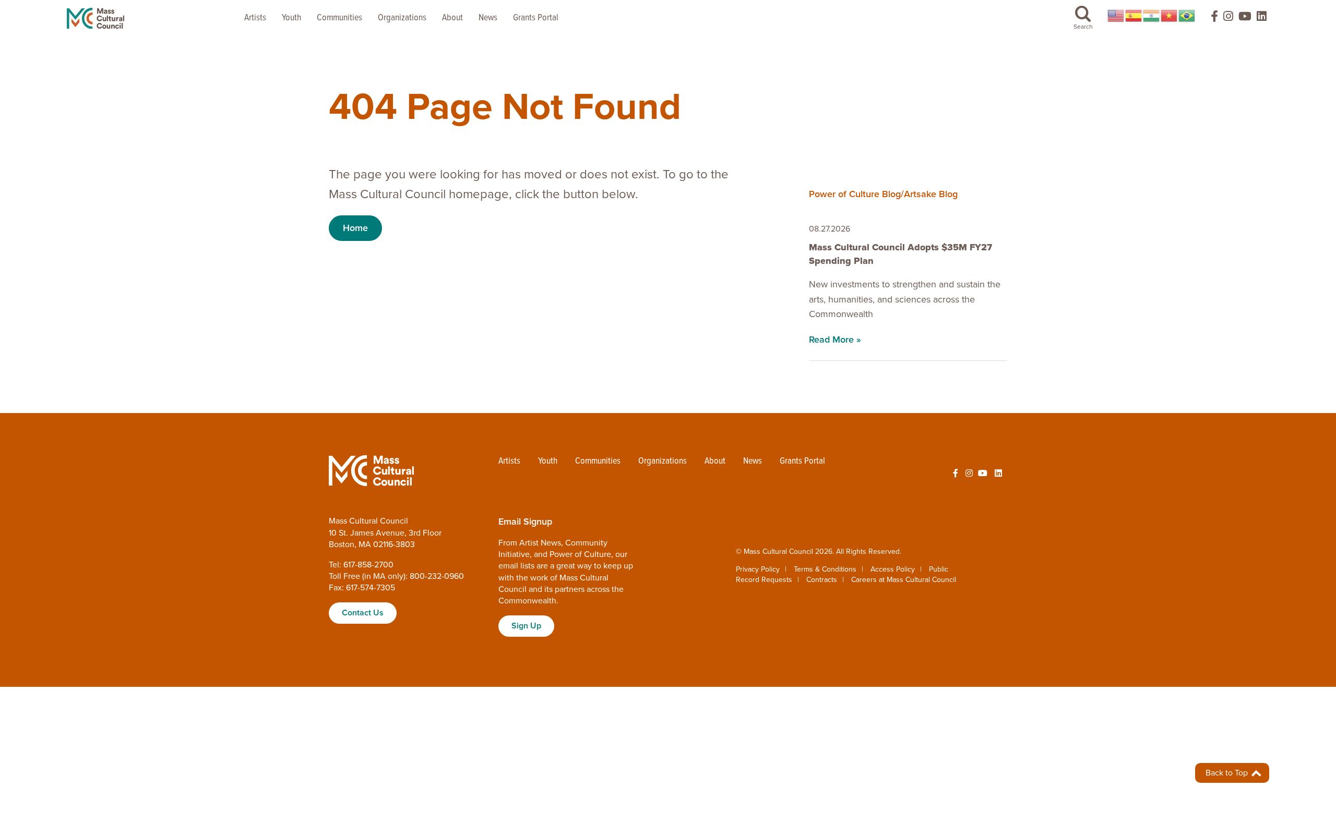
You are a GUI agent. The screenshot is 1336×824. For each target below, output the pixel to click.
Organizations (402, 18)
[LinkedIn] (1262, 18)
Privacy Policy (758, 569)
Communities (339, 18)
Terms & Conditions (825, 569)
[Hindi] (1152, 15)
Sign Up (526, 626)
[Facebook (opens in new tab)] (1209, 18)
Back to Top (1228, 773)
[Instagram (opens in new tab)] (1228, 18)
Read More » (835, 339)
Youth (291, 18)
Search (1083, 26)
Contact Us (363, 613)
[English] (1116, 15)
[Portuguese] (1187, 15)
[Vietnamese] (1169, 15)
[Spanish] (1134, 15)
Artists (255, 18)
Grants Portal (535, 18)
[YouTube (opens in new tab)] (1244, 18)
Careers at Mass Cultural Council (903, 579)
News (488, 18)
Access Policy (892, 569)
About (452, 18)
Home (355, 228)
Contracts (821, 579)
